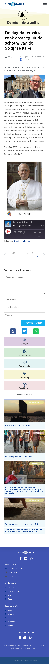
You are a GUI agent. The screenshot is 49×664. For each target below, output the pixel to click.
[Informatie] (25, 351)
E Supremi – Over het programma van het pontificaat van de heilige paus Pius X (24, 530)
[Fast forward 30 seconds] (24, 232)
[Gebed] (24, 340)
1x (20, 233)
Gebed (24, 343)
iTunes (26, 241)
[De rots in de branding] (23, 15)
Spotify (18, 241)
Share (40, 237)
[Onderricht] (25, 362)
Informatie (24, 355)
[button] (45, 4)
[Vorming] (25, 374)
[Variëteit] (25, 385)
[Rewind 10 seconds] (15, 232)
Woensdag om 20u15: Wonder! (18, 456)
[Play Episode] (8, 231)
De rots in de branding (23, 23)
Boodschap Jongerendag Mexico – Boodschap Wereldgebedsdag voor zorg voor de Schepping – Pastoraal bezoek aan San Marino (24, 490)
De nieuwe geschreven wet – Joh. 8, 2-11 (23, 524)
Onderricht (24, 366)
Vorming (24, 377)
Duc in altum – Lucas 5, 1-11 (17, 426)
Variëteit (24, 388)
